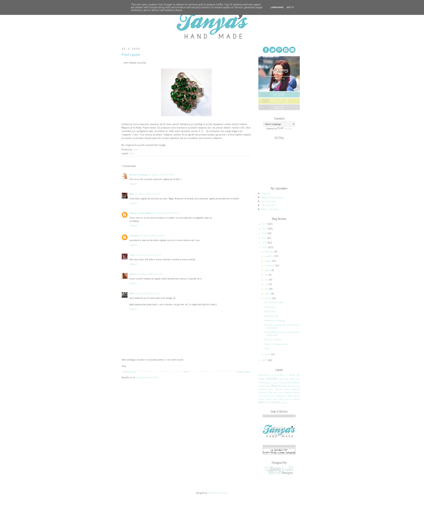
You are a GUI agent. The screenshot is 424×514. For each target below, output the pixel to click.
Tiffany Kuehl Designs (218, 492)
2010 (265, 242)
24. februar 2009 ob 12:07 (147, 293)
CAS (298, 375)
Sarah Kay (272, 392)
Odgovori (133, 183)
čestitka (272, 378)
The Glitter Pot (267, 205)
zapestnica (285, 402)
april (267, 289)
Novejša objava (129, 371)
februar (268, 298)
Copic (261, 378)
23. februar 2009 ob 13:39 (161, 174)
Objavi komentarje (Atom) (147, 377)
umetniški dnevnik (271, 399)
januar (268, 354)
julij (267, 274)
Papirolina (134, 235)
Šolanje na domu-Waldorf (141, 213)
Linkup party (264, 386)
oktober (268, 261)
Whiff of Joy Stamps (270, 209)
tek (285, 395)
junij (267, 279)
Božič (282, 375)
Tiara (132, 255)
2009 (265, 247)
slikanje (296, 392)
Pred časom (269, 307)
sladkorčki (288, 392)
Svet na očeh (269, 311)
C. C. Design (290, 375)
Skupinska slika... (271, 316)
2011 (264, 238)
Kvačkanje (295, 382)
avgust (268, 270)
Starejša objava (243, 371)
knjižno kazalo (285, 382)
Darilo (266, 348)
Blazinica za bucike (272, 339)
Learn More (277, 7)
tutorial (261, 399)
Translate (288, 128)
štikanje (279, 396)
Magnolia (276, 385)
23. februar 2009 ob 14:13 (147, 194)
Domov (186, 371)
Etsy (298, 379)
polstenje (287, 389)
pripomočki (262, 392)
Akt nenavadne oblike (273, 302)
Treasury (296, 396)
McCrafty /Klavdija (139, 174)
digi (286, 379)
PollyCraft (265, 193)
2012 (265, 233)
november (269, 256)
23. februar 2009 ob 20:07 (152, 235)
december (269, 251)
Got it (290, 7)
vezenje (296, 399)
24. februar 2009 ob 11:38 (150, 274)
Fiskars (261, 382)
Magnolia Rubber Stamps (272, 197)
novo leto (292, 386)
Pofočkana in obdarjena (274, 320)
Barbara (133, 274)
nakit (131, 153)
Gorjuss (268, 382)
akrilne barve (263, 375)
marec (268, 293)
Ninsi (132, 293)
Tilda (289, 395)
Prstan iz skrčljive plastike (276, 344)
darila (281, 379)
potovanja (296, 389)
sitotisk (280, 392)
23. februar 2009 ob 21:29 (148, 255)
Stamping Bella (263, 395)
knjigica (275, 382)
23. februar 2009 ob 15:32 (166, 213)
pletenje (278, 389)
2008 (265, 360)
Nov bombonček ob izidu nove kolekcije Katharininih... (281, 333)
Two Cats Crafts (268, 201)
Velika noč (288, 399)
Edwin (292, 379)
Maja (132, 194)
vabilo (281, 399)
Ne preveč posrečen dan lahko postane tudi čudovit (281, 326)
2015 (264, 224)
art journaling (274, 374)
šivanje (273, 396)
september (270, 265)
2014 (265, 228)
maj (267, 284)
